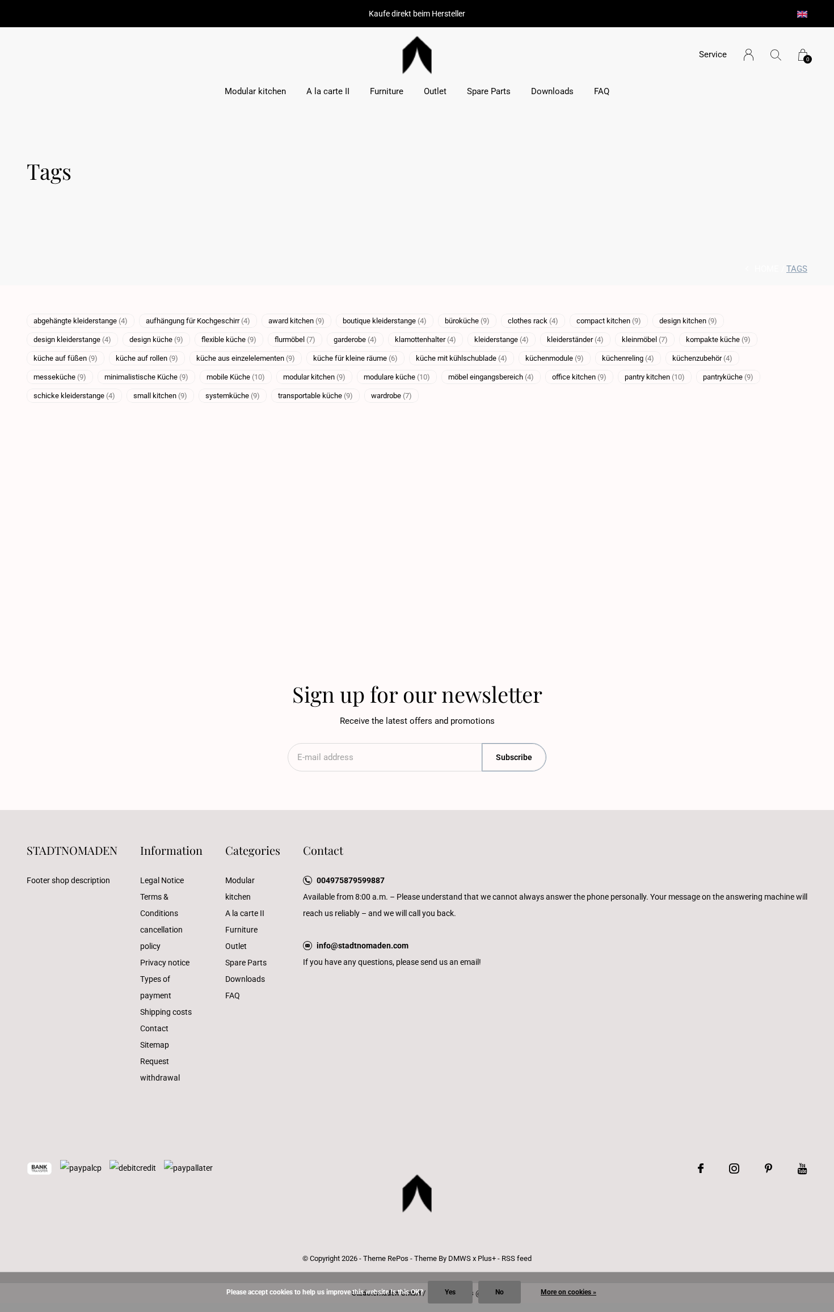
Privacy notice (164, 962)
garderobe (355, 339)
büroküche (467, 321)
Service (713, 54)
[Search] (775, 55)
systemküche (232, 395)
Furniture (386, 91)
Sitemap (154, 1044)
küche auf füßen (65, 358)
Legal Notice (162, 880)
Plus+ (487, 1258)
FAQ (601, 91)
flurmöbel (295, 339)
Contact (154, 1028)
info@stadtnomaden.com (362, 945)
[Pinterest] (768, 1168)
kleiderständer (575, 339)
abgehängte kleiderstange (80, 321)
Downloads (552, 91)
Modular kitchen (255, 91)
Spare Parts (489, 91)
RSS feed (517, 1258)
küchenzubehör (702, 358)
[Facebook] (701, 1168)
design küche (156, 339)
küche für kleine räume (355, 358)
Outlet (435, 91)
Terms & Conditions (159, 905)
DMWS (459, 1258)
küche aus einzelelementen (245, 358)
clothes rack (533, 321)
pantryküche (728, 377)
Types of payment (155, 987)
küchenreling (628, 358)
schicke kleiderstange (74, 395)
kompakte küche (718, 339)
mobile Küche (236, 377)
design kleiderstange (72, 339)
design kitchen (688, 321)
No (499, 1292)
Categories (252, 850)
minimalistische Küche (146, 377)
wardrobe (391, 395)
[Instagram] (734, 1168)
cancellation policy (161, 938)
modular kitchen (314, 377)
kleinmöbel (645, 339)
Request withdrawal (160, 1069)
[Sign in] (748, 55)
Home (767, 269)
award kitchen (296, 321)
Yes (450, 1292)
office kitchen (579, 377)
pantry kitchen (655, 377)
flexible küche (228, 339)
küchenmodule (554, 358)
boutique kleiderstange (385, 321)
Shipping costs (166, 1011)
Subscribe (514, 757)
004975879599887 (351, 880)
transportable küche (315, 395)
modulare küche (397, 377)
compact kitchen (608, 321)
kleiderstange (501, 339)
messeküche (59, 377)
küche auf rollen (147, 358)
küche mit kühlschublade (461, 358)
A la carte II (327, 91)
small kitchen (160, 395)
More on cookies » (568, 1292)
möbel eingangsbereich (491, 377)
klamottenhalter (425, 339)
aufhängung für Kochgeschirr (198, 321)
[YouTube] (802, 1168)
